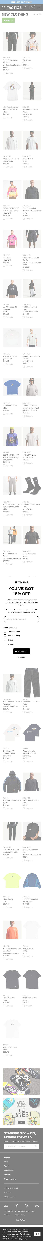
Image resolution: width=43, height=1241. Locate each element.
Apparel (11, 644)
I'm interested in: (10, 628)
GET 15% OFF (21, 651)
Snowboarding (14, 636)
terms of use (7, 1239)
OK (37, 1234)
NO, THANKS (21, 657)
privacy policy (21, 1239)
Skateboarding (14, 631)
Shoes (10, 640)
